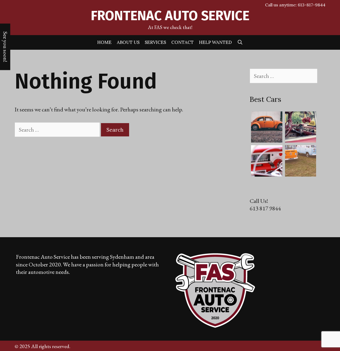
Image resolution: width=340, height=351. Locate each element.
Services (155, 42)
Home (104, 42)
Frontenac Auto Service (170, 16)
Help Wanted (215, 42)
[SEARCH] (240, 42)
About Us (128, 42)
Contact (182, 42)
